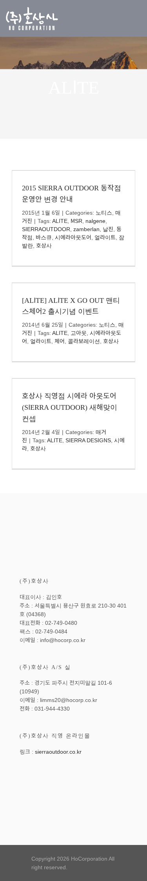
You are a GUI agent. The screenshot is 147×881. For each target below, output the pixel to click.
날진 (108, 229)
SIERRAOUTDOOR (46, 229)
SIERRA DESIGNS (88, 440)
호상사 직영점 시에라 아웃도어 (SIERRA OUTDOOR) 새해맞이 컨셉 (69, 407)
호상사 (44, 245)
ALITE (59, 221)
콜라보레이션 (84, 341)
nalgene (95, 221)
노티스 (104, 213)
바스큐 (44, 237)
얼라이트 (105, 237)
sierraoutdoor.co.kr (58, 752)
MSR (76, 221)
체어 (59, 341)
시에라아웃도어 (73, 237)
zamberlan (86, 229)
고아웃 (79, 333)
